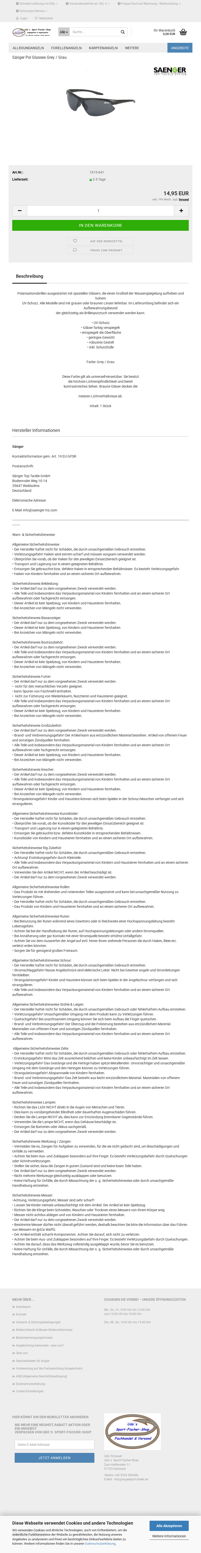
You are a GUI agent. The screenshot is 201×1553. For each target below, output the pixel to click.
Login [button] (23, 18)
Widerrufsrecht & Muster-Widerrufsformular (44, 1330)
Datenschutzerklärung (100, 1543)
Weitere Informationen (169, 1536)
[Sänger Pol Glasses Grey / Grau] (100, 101)
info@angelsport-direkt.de (131, 1479)
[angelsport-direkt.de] (31, 32)
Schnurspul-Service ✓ (33, 11)
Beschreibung (29, 276)
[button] (19, 210)
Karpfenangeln (103, 48)
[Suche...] (122, 32)
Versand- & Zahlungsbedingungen (38, 1322)
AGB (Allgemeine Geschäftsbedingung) (41, 1376)
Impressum (23, 1307)
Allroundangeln (28, 48)
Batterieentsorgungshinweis (34, 1337)
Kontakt (21, 1314)
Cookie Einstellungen (30, 1391)
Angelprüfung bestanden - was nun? (40, 1345)
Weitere (132, 48)
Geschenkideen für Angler (33, 1361)
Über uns (22, 1353)
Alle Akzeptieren (169, 1526)
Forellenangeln (66, 48)
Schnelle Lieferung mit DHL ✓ (38, 3)
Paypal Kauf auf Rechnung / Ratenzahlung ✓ (151, 3)
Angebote (180, 48)
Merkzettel (45, 18)
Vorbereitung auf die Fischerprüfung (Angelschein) (49, 1368)
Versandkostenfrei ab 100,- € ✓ (89, 3)
